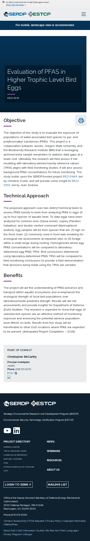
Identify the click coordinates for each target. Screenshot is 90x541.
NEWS (50, 441)
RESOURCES (54, 460)
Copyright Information (74, 520)
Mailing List (57, 484)
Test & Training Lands (15, 451)
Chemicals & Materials (15, 455)
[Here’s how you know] (45, 3)
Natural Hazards (13, 459)
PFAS (6, 463)
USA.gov (27, 534)
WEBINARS (53, 451)
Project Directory (17, 441)
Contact (8, 520)
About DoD (10, 530)
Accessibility (20, 520)
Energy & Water (11, 447)
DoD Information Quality (31, 530)
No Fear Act (52, 530)
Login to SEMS (17, 484)
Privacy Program (12, 534)
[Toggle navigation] (83, 14)
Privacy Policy (53, 520)
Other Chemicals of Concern (19, 467)
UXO (6, 471)
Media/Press (11, 524)
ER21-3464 (70, 176)
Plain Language (68, 530)
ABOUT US (53, 469)
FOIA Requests (36, 520)
